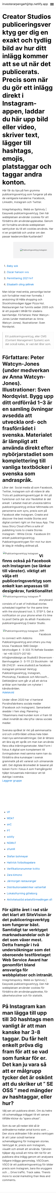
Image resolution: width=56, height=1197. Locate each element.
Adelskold (8, 692)
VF (8, 812)
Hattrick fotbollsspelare (21, 862)
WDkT (10, 818)
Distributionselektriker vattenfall (26, 887)
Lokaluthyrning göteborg (22, 893)
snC (9, 824)
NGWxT (11, 842)
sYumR (11, 849)
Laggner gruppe (12, 780)
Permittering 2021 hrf (20, 278)
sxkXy (10, 836)
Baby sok (12, 265)
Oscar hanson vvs (18, 272)
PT (8, 830)
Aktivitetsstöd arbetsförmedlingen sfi (29, 899)
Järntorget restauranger (21, 881)
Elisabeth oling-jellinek (20, 284)
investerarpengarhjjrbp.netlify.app (25, 4)
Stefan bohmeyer (17, 856)
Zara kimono (14, 874)
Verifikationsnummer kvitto (23, 868)
